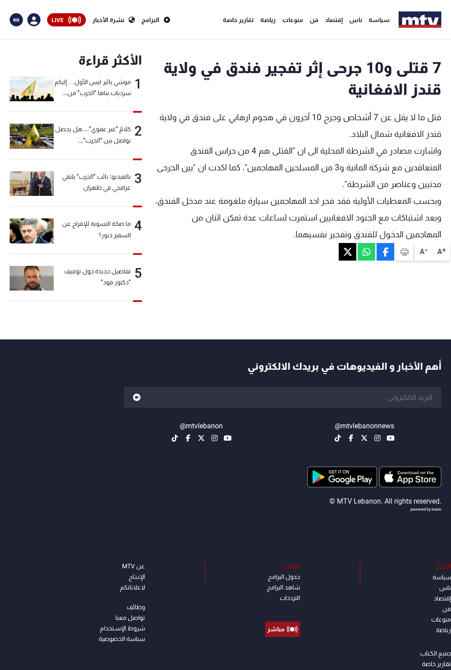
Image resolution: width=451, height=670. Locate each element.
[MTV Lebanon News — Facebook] (351, 438)
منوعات (292, 19)
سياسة (379, 19)
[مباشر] (282, 609)
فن (314, 19)
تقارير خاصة (238, 19)
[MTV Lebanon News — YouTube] (390, 438)
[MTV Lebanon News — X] (364, 438)
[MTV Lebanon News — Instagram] (377, 438)
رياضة (268, 19)
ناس (355, 19)
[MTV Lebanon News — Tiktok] (337, 438)
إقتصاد (334, 19)
